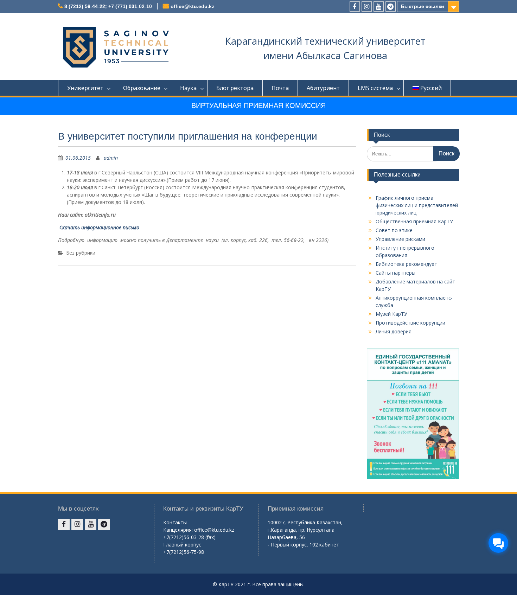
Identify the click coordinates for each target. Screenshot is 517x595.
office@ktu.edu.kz (192, 6)
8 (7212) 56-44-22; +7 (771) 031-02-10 (108, 6)
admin (111, 157)
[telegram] (390, 6)
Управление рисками (400, 239)
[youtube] (379, 6)
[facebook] (355, 6)
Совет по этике (394, 230)
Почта (280, 88)
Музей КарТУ (391, 314)
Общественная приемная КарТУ (414, 221)
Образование (141, 88)
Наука (188, 88)
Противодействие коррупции (410, 322)
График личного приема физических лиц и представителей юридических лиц (417, 205)
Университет (85, 88)
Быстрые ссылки (422, 6)
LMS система (375, 88)
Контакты (175, 522)
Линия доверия (393, 331)
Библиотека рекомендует (406, 264)
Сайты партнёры (395, 272)
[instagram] (367, 6)
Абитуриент (323, 88)
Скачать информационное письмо (98, 227)
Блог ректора (235, 88)
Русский (431, 88)
